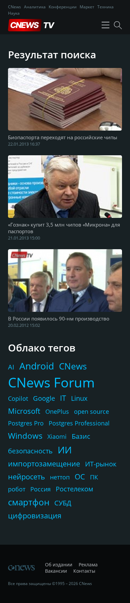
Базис (81, 436)
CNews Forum (51, 382)
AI (11, 366)
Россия (40, 489)
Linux (79, 398)
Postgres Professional (79, 423)
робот (16, 489)
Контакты (84, 571)
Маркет (87, 7)
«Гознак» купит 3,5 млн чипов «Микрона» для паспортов (64, 228)
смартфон (28, 502)
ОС (80, 476)
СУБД (62, 502)
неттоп (60, 477)
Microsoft (24, 411)
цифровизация (34, 515)
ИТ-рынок (100, 463)
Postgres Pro (26, 423)
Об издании (58, 564)
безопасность (30, 450)
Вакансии (56, 571)
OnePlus (57, 411)
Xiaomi (57, 436)
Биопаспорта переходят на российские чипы (62, 137)
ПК (94, 477)
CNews (14, 7)
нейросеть (26, 476)
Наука (14, 13)
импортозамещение (44, 463)
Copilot (18, 398)
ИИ (65, 449)
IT (63, 398)
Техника (105, 7)
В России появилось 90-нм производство (58, 318)
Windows (25, 435)
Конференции (63, 7)
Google (44, 398)
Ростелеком (74, 488)
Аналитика (35, 7)
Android (36, 365)
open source (91, 411)
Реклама (88, 564)
